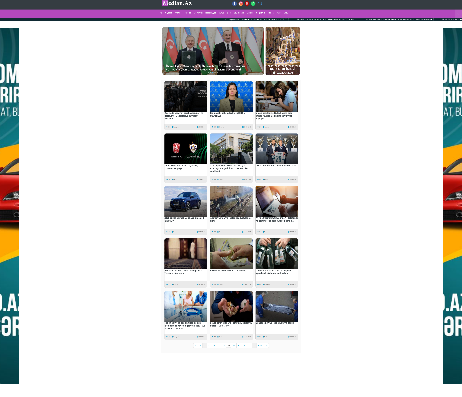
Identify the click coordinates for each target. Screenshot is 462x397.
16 (244, 345)
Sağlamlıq (260, 13)
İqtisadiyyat (210, 13)
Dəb (229, 13)
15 (239, 345)
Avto (278, 13)
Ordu (286, 13)
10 (213, 345)
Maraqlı (250, 13)
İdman (271, 13)
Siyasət (168, 13)
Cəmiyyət (198, 13)
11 (219, 345)
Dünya (221, 13)
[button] (208, 72)
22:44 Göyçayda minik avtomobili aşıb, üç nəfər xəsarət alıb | (398, 19)
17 (249, 345)
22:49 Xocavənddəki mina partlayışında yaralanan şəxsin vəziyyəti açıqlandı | (327, 19)
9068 (260, 345)
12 (224, 345)
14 (234, 345)
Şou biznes (239, 13)
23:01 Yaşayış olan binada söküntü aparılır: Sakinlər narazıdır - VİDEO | (184, 19)
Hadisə (188, 13)
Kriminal (178, 13)
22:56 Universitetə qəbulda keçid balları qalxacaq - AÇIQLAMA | (255, 19)
